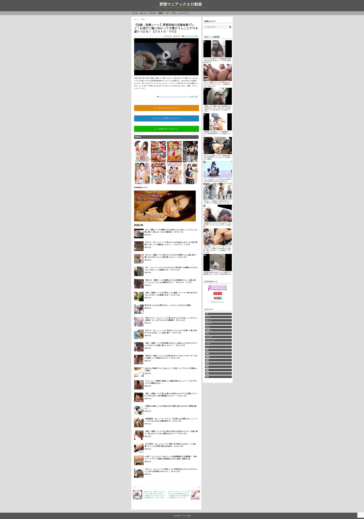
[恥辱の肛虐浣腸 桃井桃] (190, 161)
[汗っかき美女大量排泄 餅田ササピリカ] (190, 183)
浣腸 (196, 36)
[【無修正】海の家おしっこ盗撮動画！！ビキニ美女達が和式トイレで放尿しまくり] (217, 121)
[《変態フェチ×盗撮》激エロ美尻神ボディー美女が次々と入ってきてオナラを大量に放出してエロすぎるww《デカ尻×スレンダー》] (217, 96)
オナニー (209, 323)
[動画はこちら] (166, 74)
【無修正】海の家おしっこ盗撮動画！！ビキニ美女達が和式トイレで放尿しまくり (217, 133)
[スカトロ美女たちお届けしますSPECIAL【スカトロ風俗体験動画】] (158, 183)
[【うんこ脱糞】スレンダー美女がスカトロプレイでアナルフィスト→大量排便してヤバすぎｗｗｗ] (217, 72)
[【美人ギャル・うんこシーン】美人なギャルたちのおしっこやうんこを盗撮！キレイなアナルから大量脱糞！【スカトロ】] (139, 321)
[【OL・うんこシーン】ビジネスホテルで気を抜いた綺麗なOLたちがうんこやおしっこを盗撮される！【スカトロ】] (139, 271)
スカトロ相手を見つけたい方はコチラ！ (166, 108)
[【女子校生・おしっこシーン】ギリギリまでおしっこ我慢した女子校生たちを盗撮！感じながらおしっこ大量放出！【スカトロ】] (217, 236)
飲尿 (207, 376)
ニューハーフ (183, 13)
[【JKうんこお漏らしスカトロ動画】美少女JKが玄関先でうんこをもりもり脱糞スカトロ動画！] (217, 145)
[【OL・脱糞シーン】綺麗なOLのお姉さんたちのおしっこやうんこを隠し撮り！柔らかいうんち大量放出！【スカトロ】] (139, 233)
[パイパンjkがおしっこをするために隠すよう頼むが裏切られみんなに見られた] (217, 169)
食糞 (207, 373)
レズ (188, 96)
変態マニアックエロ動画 (181, 4)
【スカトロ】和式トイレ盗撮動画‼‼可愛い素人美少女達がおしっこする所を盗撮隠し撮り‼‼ (217, 60)
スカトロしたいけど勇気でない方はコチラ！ (166, 118)
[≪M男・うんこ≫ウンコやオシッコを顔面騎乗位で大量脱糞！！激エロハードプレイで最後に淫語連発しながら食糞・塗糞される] (139, 460)
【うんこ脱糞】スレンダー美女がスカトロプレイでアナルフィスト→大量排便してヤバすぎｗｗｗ (217, 84)
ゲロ (185, 36)
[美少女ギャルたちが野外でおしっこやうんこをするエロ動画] (139, 309)
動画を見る (148, 234)
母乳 (207, 350)
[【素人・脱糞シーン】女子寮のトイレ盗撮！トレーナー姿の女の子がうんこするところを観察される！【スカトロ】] (139, 296)
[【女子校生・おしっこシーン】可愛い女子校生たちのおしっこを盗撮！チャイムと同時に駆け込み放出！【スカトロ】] (139, 447)
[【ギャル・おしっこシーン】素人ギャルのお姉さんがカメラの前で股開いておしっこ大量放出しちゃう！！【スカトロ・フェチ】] (139, 246)
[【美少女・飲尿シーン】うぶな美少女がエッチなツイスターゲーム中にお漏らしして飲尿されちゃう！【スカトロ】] (139, 359)
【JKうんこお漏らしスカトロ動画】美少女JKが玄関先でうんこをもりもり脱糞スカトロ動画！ (217, 157)
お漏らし (209, 330)
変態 (192, 96)
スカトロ (153, 13)
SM (167, 13)
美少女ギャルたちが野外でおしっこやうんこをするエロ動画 (168, 305)
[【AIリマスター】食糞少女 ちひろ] (142, 161)
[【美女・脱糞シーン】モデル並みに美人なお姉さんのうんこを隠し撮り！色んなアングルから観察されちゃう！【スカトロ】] (139, 435)
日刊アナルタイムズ (217, 302)
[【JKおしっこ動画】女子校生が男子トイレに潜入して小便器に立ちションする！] (217, 191)
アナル (174, 13)
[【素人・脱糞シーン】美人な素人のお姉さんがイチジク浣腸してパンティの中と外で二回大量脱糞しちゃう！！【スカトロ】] (139, 397)
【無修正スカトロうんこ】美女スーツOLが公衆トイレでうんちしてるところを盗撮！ (217, 224)
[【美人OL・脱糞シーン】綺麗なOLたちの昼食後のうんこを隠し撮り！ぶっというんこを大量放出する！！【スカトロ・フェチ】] (139, 284)
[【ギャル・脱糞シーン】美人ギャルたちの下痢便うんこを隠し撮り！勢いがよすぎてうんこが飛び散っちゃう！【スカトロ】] (139, 258)
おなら (208, 327)
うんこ (161, 96)
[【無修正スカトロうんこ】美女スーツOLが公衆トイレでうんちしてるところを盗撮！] (217, 213)
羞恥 (207, 367)
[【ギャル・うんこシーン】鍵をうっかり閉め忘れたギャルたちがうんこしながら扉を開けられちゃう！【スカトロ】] (139, 473)
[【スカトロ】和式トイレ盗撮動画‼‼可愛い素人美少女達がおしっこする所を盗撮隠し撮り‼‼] (217, 48)
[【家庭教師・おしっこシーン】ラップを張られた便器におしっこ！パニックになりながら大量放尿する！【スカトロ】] (139, 422)
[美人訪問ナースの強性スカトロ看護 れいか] (142, 183)
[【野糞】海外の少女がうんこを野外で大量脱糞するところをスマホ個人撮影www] (217, 262)
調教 (207, 370)
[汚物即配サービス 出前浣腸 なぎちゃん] (158, 161)
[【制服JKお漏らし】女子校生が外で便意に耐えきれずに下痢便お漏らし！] (139, 410)
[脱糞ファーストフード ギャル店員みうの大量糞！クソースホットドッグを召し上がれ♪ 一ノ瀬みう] (174, 161)
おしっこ (143, 13)
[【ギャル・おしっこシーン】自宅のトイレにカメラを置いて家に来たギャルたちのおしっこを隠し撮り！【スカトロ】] (139, 334)
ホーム (135, 13)
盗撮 (207, 360)
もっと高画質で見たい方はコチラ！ (166, 129)
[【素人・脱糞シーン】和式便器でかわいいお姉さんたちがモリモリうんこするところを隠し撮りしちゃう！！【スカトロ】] (139, 347)
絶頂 (207, 363)
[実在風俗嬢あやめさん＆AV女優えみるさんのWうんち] (174, 183)
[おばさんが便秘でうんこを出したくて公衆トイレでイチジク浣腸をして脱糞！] (139, 372)
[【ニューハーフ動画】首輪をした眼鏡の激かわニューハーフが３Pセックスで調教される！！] (139, 384)
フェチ (184, 96)
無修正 (161, 13)
